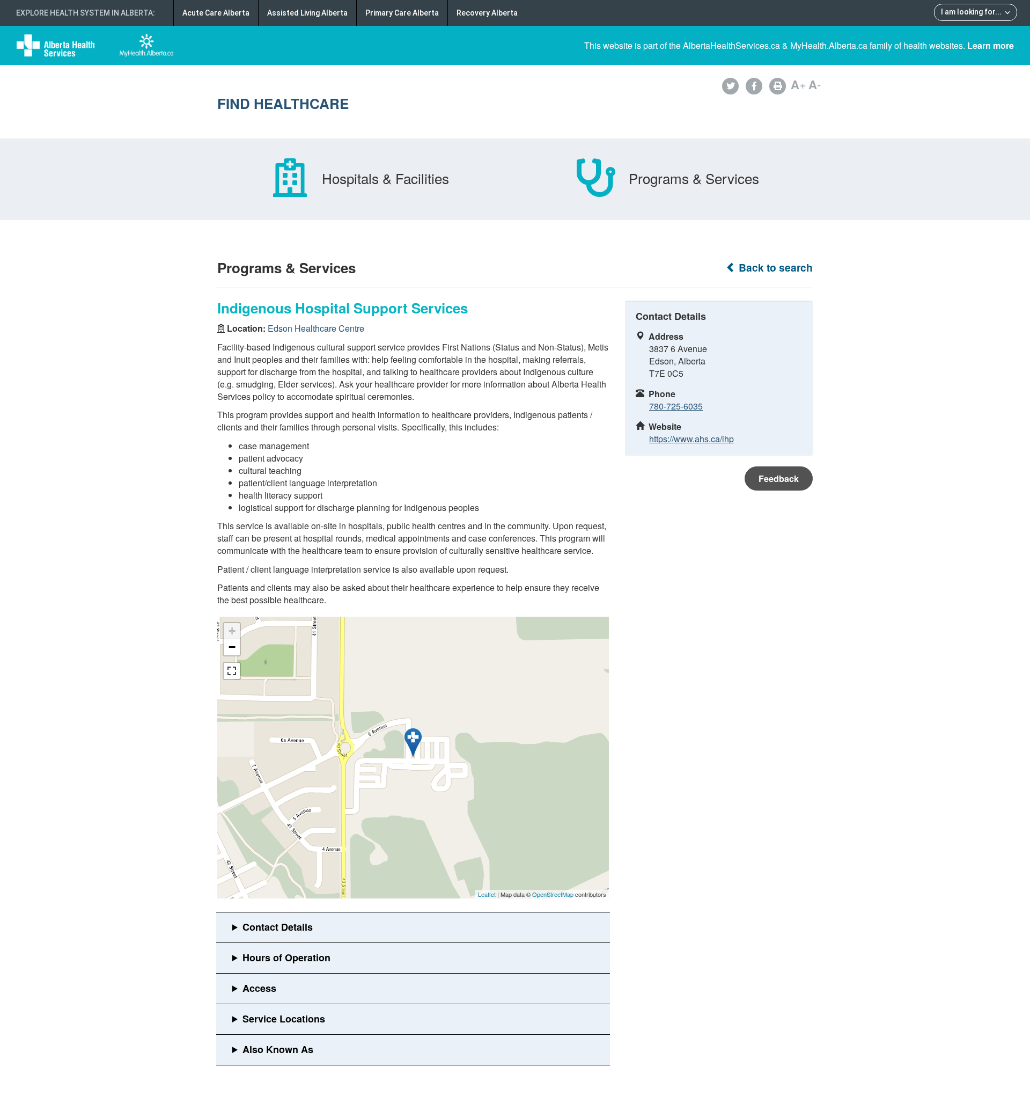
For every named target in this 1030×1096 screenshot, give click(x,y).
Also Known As (277, 1049)
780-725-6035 (676, 406)
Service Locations (283, 1019)
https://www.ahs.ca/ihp (691, 439)
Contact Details (277, 927)
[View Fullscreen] (232, 671)
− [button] (232, 647)
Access (259, 988)
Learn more (990, 45)
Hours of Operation (286, 958)
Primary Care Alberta (402, 13)
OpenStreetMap (552, 894)
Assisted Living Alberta (307, 13)
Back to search (774, 267)
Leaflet (487, 894)
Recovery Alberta (487, 13)
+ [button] (232, 631)
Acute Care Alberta (215, 13)
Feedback (779, 478)
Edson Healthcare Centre (316, 328)
